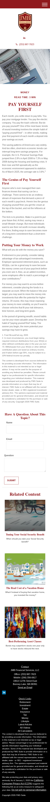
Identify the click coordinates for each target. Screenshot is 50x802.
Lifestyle (25, 721)
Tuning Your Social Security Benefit (25, 534)
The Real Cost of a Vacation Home (25, 588)
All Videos (25, 728)
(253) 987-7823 (26, 44)
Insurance (25, 712)
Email (9, 439)
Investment (25, 705)
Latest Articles (25, 724)
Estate (25, 708)
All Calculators (25, 731)
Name (9, 422)
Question (9, 455)
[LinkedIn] (24, 38)
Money (25, 718)
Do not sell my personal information (29, 790)
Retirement (25, 702)
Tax (25, 715)
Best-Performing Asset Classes (25, 641)
